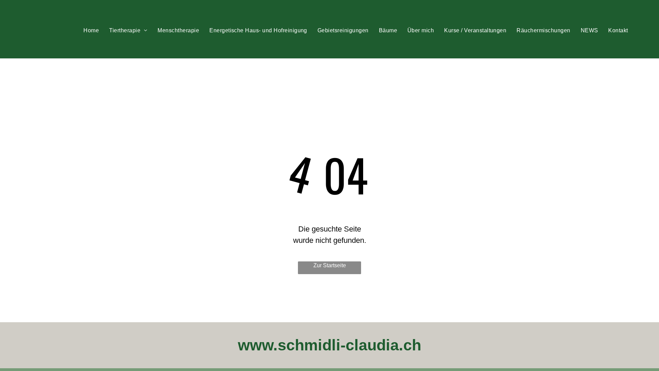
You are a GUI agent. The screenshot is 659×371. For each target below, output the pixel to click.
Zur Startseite (329, 265)
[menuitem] (91, 30)
